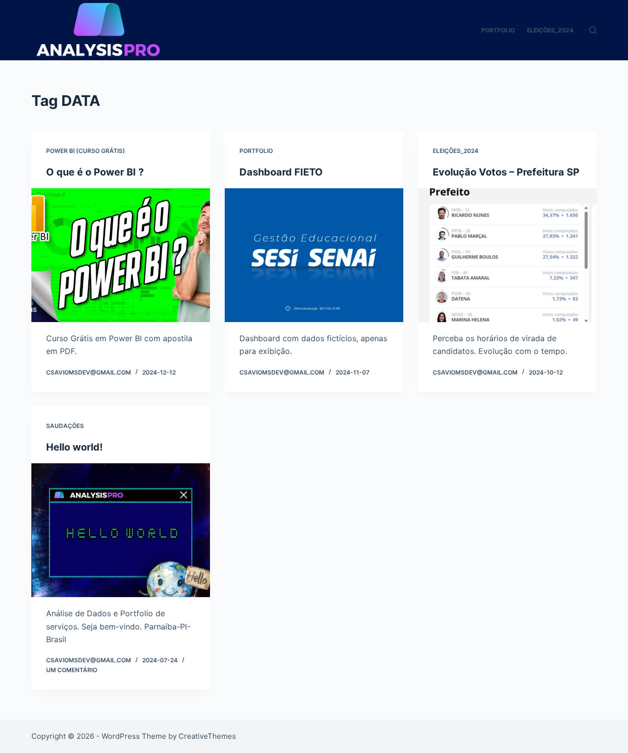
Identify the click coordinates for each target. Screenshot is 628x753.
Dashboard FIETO (281, 172)
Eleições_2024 (455, 150)
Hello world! (74, 447)
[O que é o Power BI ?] (120, 255)
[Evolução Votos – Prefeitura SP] (507, 255)
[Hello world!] (120, 530)
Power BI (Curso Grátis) (85, 150)
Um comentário (71, 670)
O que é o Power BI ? (95, 172)
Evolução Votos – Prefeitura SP (506, 172)
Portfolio (256, 150)
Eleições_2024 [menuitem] (550, 30)
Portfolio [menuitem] (498, 30)
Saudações (65, 425)
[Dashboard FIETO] (314, 255)
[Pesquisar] (593, 30)
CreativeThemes (207, 736)
